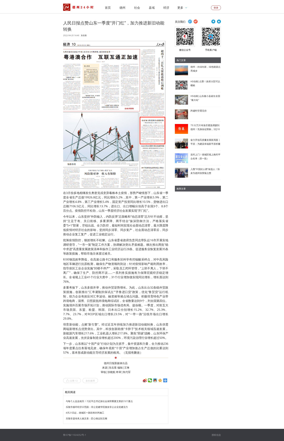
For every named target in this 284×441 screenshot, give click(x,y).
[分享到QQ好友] (155, 380)
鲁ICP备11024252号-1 (74, 434)
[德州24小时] (78, 7)
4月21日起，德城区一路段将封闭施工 (85, 412)
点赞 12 (74, 380)
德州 (122, 8)
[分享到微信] (150, 380)
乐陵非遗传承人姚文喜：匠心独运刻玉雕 (86, 418)
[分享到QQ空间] (160, 380)
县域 (152, 8)
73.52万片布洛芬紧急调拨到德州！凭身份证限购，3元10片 (205, 129)
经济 (166, 8)
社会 (137, 8)
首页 (108, 8)
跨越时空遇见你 (198, 110)
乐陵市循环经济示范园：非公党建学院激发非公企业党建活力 (97, 406)
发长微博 (90, 380)
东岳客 (84, 35)
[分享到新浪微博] (145, 380)
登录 (216, 7)
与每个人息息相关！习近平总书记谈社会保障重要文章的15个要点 (99, 401)
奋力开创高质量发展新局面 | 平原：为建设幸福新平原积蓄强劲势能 (205, 143)
